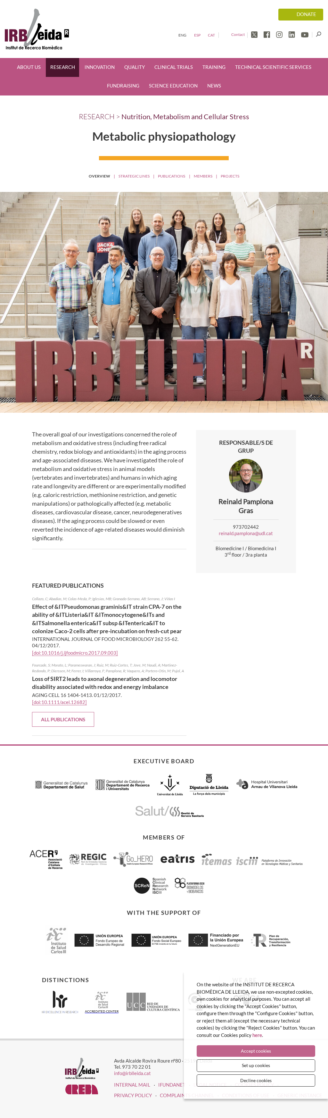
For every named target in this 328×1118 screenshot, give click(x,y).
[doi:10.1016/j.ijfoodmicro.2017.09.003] (75, 653)
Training (214, 67)
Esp (197, 35)
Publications (171, 176)
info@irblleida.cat (132, 1073)
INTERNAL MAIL (132, 1085)
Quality (134, 67)
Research (62, 67)
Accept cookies (256, 1051)
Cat (211, 35)
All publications (63, 719)
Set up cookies (256, 1065)
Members (203, 176)
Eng (182, 35)
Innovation (100, 67)
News (214, 85)
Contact (238, 34)
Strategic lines (134, 176)
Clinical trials (173, 67)
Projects (230, 176)
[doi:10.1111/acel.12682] (59, 702)
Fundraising (123, 85)
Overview (99, 176)
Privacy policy (133, 1095)
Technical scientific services (273, 67)
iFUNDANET (171, 1085)
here (257, 1035)
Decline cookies (256, 1080)
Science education (173, 85)
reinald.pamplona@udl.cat (246, 533)
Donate (306, 14)
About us (29, 67)
